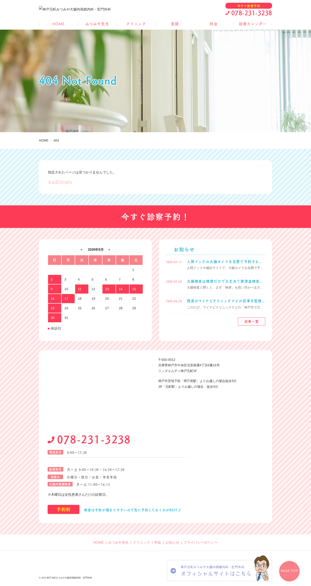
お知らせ (172, 542)
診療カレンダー (252, 24)
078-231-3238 (251, 12)
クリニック (136, 24)
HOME (58, 24)
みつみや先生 (97, 24)
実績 (175, 24)
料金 (214, 24)
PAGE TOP (289, 571)
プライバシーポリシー (201, 542)
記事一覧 (252, 321)
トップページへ (60, 181)
